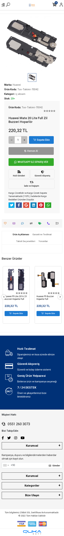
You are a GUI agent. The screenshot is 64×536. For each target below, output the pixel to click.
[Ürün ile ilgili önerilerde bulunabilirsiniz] (58, 223)
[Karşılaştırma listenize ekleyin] (32, 223)
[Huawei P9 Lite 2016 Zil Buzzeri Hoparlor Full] (16, 279)
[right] (60, 297)
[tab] (21, 234)
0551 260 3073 (18, 424)
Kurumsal (32, 445)
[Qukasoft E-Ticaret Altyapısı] (32, 532)
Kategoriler (32, 485)
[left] (4, 297)
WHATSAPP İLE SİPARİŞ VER (33, 162)
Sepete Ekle (43, 140)
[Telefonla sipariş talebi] (49, 223)
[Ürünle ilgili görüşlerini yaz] (23, 223)
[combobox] (6, 465)
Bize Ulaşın (32, 495)
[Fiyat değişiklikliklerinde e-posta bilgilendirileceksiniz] (40, 223)
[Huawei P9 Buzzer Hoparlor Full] (48, 279)
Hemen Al (32, 151)
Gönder (56, 465)
